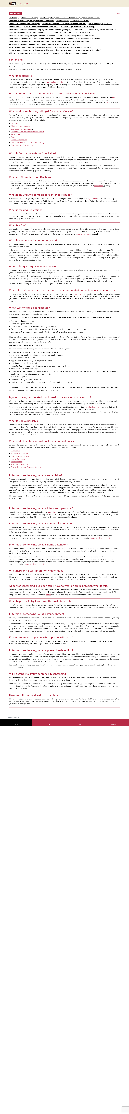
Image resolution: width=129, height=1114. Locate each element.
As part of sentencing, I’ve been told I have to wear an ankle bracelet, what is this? (35, 32)
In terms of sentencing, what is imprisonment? (24, 35)
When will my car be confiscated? (20, 25)
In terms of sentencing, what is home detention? (62, 30)
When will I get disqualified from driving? (22, 23)
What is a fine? (70, 20)
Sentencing (12, 15)
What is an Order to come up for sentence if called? (26, 20)
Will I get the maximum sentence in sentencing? (24, 37)
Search (117, 4)
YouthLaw (22, 3)
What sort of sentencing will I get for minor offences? (26, 18)
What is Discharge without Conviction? (58, 18)
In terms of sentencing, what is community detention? (26, 30)
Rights (16, 553)
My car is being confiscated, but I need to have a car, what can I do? (55, 25)
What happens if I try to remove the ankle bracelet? (81, 32)
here (90, 71)
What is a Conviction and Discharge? (85, 18)
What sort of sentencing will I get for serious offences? (27, 27)
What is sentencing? (25, 15)
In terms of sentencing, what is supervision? (61, 27)
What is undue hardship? (87, 25)
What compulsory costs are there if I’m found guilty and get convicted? (57, 15)
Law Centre (113, 553)
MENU (121, 3)
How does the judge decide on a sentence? (57, 37)
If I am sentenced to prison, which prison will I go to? (59, 35)
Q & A (48, 553)
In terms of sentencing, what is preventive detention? (96, 35)
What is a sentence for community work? (91, 20)
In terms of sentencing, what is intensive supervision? (95, 27)
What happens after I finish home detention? (95, 30)
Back (118, 11)
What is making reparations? (54, 20)
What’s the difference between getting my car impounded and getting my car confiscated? (67, 23)
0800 (80, 553)
